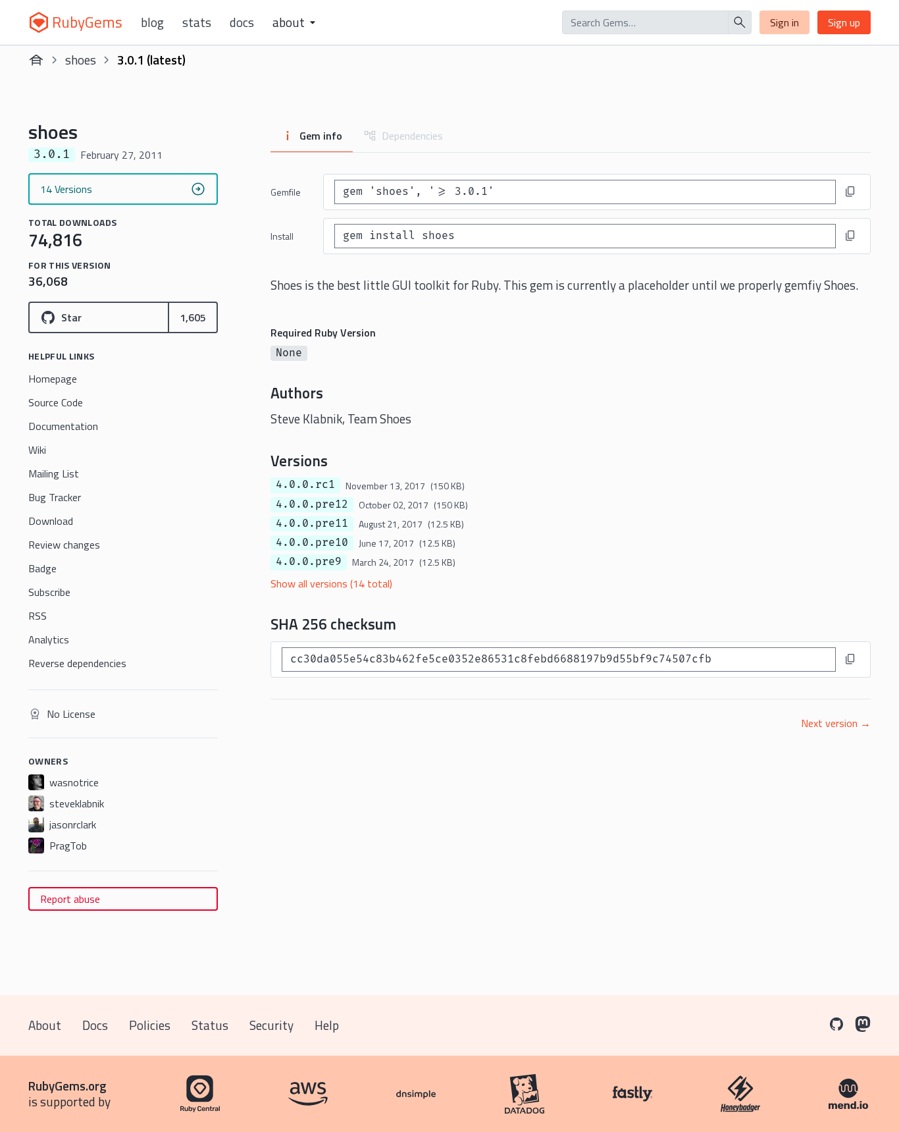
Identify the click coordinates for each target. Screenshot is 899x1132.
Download (50, 521)
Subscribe (49, 592)
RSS (37, 616)
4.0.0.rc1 (305, 484)
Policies (149, 1025)
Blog (152, 22)
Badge (42, 568)
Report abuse (70, 899)
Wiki (37, 450)
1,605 (193, 317)
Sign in (784, 22)
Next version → (836, 723)
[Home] (36, 59)
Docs (242, 22)
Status (210, 1025)
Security (271, 1025)
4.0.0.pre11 (312, 523)
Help (327, 1025)
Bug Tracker (54, 497)
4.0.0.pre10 (312, 542)
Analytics (48, 639)
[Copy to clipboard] (850, 191)
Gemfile (285, 192)
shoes (80, 59)
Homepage (52, 379)
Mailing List (53, 473)
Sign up (844, 22)
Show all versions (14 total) (331, 583)
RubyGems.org (67, 1085)
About (44, 1025)
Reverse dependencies (77, 663)
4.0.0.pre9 (309, 561)
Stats (196, 22)
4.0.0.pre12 (312, 504)
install (282, 236)
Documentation (63, 426)
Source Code (55, 402)
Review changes (64, 545)
